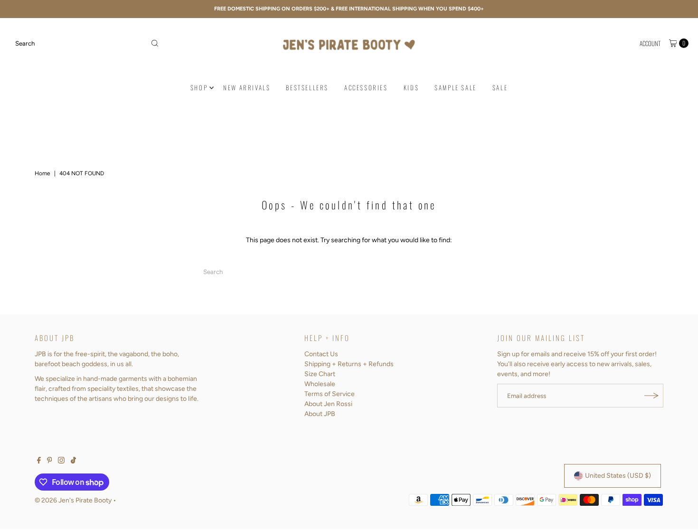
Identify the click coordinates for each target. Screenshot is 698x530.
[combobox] (87, 43)
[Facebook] (39, 461)
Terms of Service (329, 394)
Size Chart (319, 374)
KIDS (411, 87)
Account (650, 43)
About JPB (319, 414)
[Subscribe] (651, 395)
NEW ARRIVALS (246, 87)
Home (42, 173)
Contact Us (321, 354)
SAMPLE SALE (455, 87)
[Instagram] (61, 461)
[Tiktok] (73, 461)
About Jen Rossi (328, 404)
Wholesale (319, 384)
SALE (500, 87)
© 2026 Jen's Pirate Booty (73, 500)
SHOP (199, 87)
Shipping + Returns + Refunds (349, 364)
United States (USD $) (618, 476)
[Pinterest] (49, 461)
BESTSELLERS (307, 87)
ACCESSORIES (366, 87)
